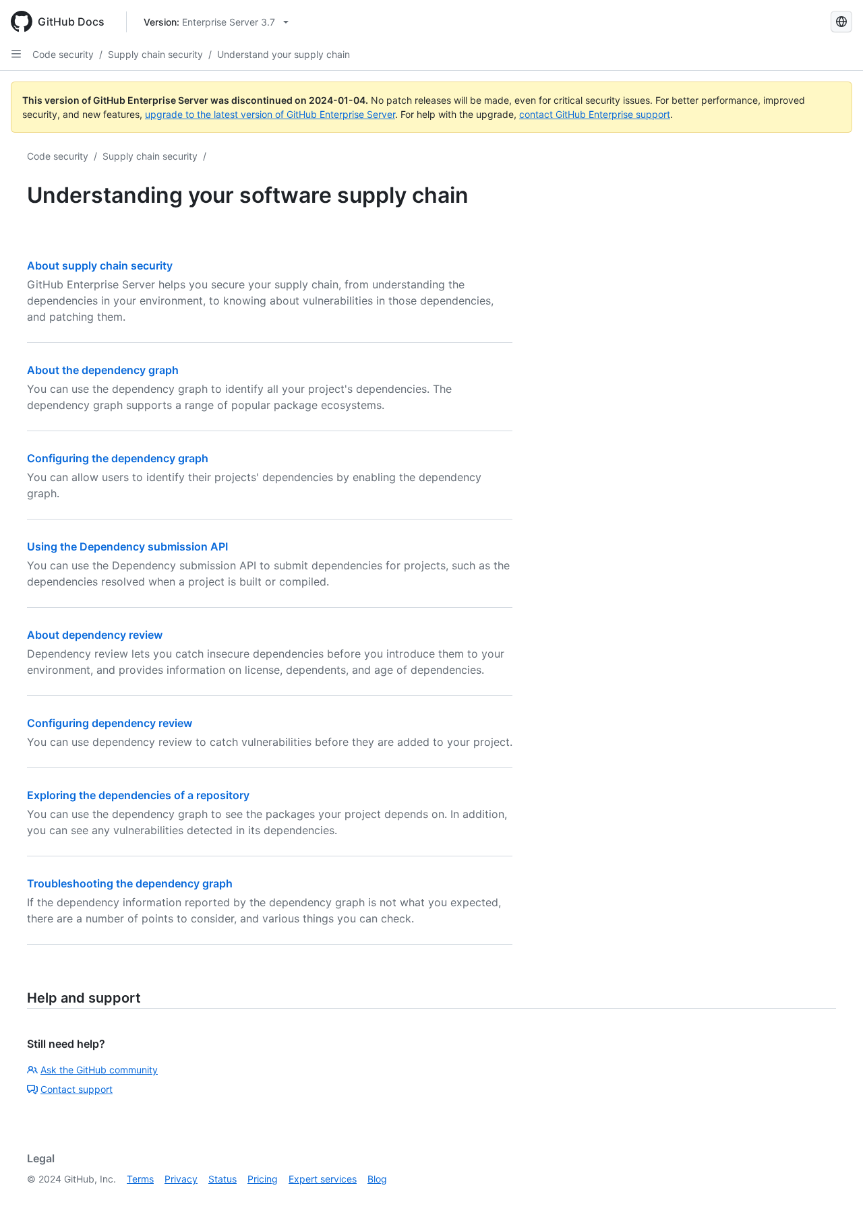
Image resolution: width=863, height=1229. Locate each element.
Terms (140, 1179)
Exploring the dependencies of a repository (138, 795)
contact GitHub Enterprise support (594, 114)
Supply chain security (155, 54)
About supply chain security (100, 265)
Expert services (323, 1179)
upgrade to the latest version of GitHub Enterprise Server (270, 114)
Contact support (76, 1089)
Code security (63, 54)
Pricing (262, 1179)
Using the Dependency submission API (127, 546)
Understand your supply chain (283, 54)
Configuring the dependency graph (117, 458)
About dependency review (94, 634)
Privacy (181, 1179)
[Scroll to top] (833, 1199)
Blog (377, 1179)
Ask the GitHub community (99, 1069)
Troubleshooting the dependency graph (130, 883)
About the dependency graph (103, 370)
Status (222, 1179)
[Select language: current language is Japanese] (841, 21)
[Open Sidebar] (16, 54)
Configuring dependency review (109, 723)
